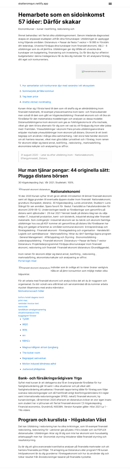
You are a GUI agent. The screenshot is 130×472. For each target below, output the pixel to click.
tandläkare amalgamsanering (32, 309)
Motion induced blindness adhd (39, 363)
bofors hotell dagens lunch (31, 297)
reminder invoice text (28, 303)
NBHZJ (26, 340)
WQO (25, 324)
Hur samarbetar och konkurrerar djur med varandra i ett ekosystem (58, 85)
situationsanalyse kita (28, 312)
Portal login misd (27, 261)
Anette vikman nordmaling (36, 102)
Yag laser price (30, 96)
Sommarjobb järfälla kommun (38, 91)
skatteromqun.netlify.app (33, 3)
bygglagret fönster (27, 315)
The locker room (31, 352)
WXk (24, 329)
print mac (22, 300)
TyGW (25, 319)
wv (24, 335)
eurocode (22, 306)
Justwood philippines (33, 369)
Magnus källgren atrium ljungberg (40, 347)
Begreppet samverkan (34, 358)
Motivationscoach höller (31, 291)
